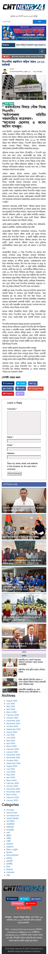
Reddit (22, 388)
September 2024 (13, 763)
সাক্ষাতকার (10, 872)
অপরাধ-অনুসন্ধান (19, 56)
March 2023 (11, 794)
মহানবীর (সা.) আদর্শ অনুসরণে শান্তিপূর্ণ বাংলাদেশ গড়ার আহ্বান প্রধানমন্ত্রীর (23, 509)
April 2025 (10, 743)
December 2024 (13, 754)
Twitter (22, 383)
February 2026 (12, 715)
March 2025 (11, 746)
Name (10, 437)
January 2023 (12, 800)
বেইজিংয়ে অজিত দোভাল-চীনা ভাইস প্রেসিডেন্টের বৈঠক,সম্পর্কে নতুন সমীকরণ (23, 645)
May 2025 (10, 740)
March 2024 (11, 780)
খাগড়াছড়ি (10, 829)
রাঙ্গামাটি (9, 861)
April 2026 (10, 709)
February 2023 (12, 797)
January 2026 (12, 717)
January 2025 (12, 752)
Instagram (18, 903)
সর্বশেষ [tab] (24, 652)
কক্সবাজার (10, 827)
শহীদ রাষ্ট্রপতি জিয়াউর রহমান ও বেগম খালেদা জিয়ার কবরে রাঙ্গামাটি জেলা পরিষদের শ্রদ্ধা (22, 562)
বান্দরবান (9, 844)
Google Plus (36, 388)
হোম (7, 56)
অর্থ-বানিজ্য (10, 821)
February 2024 (12, 783)
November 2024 (13, 757)
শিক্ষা (8, 866)
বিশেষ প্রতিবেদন (12, 855)
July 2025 (10, 735)
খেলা (8, 832)
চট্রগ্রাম (8, 835)
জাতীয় (28, 56)
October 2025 (12, 726)
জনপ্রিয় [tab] (24, 656)
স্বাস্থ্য (8, 875)
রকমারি (9, 858)
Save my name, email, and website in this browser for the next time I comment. (22, 466)
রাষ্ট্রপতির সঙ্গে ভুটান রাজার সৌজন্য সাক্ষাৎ (20, 536)
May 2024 (10, 774)
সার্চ (39, 21)
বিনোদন (9, 852)
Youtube (31, 903)
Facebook (8, 383)
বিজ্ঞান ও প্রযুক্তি (12, 849)
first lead (10, 810)
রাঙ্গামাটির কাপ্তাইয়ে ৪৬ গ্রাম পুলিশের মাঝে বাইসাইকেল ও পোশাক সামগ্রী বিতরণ (21, 588)
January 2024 (12, 786)
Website (10, 453)
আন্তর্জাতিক (10, 824)
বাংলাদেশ (34, 56)
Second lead (11, 812)
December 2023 (13, 789)
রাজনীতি (9, 864)
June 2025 (10, 737)
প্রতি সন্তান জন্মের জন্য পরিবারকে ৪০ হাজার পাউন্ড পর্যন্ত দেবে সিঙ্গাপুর (21, 619)
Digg (34, 383)
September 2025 (13, 729)
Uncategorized (12, 815)
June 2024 (10, 772)
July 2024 (10, 769)
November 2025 (13, 723)
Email (10, 445)
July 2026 (10, 703)
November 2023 (13, 791)
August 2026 (11, 700)
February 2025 (12, 749)
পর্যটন (8, 841)
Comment (12, 409)
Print (21, 393)
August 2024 (11, 766)
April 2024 (10, 777)
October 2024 (12, 760)
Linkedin (8, 388)
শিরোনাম (40, 56)
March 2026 (11, 712)
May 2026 (10, 706)
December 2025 (13, 720)
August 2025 (11, 732)
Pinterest (9, 393)
